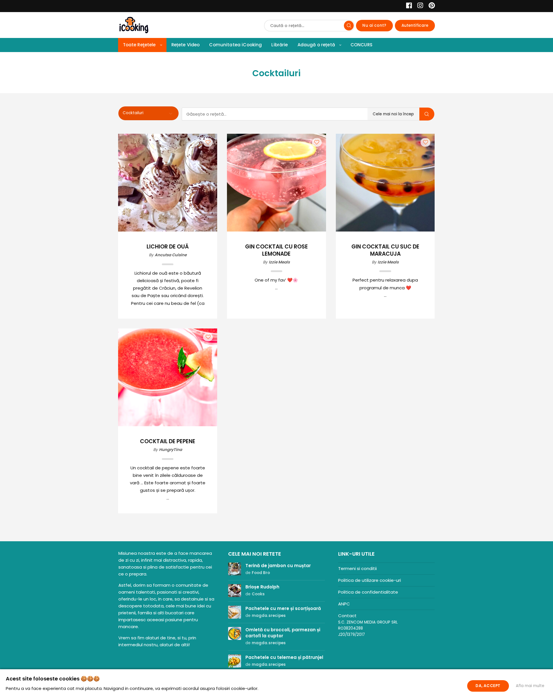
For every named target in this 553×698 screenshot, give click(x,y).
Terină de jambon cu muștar (278, 566)
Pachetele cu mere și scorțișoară (283, 608)
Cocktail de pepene (167, 441)
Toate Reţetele (139, 45)
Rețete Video (185, 45)
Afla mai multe (530, 686)
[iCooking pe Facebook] (407, 6)
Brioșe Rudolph (262, 587)
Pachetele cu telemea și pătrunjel (284, 657)
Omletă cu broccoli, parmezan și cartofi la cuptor (282, 633)
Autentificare (415, 25)
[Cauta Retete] (349, 25)
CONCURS (361, 45)
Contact (347, 616)
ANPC (344, 604)
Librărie (279, 45)
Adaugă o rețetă (316, 45)
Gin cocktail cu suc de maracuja (385, 250)
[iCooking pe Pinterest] (429, 6)
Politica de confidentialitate (368, 592)
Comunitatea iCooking (235, 45)
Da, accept (488, 686)
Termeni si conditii (357, 568)
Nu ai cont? (374, 25)
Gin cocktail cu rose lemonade (276, 250)
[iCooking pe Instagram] (418, 6)
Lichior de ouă (168, 246)
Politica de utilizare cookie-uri (369, 580)
